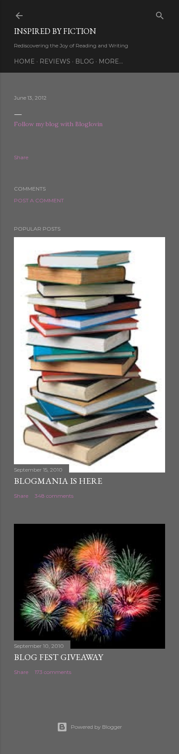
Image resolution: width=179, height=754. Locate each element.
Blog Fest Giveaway (58, 657)
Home (24, 61)
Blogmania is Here (58, 480)
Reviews (55, 61)
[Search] (160, 13)
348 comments (54, 496)
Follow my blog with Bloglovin (58, 124)
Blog (84, 61)
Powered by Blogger (96, 727)
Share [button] (21, 157)
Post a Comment (39, 200)
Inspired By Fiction (55, 31)
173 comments (53, 672)
